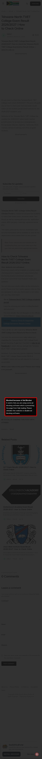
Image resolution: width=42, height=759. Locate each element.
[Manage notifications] (37, 754)
